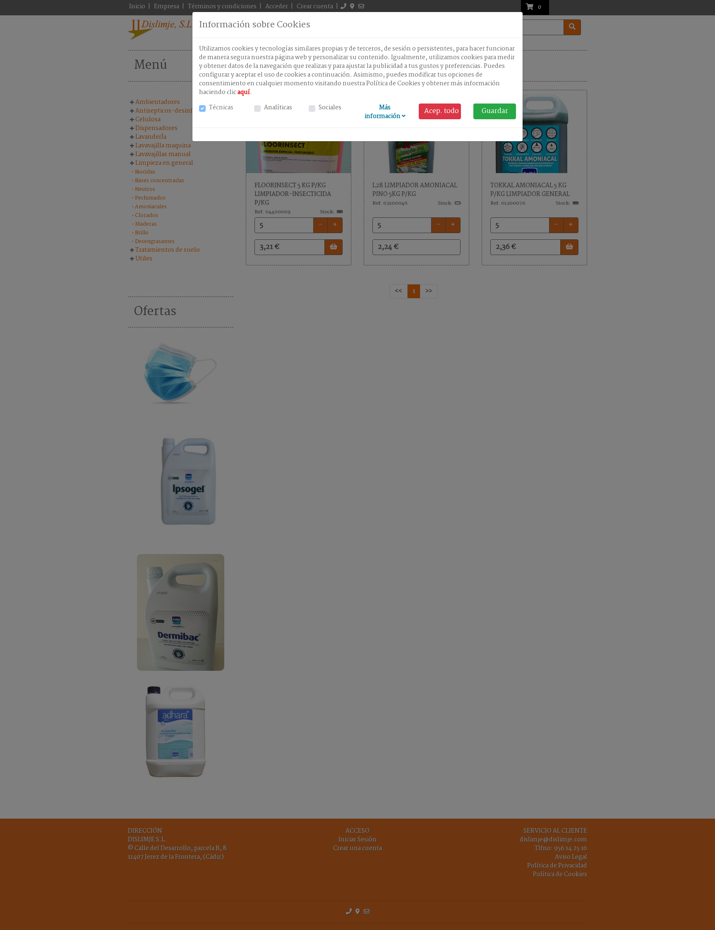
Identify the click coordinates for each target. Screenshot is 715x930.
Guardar (495, 111)
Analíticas (278, 108)
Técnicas (221, 108)
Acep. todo (441, 111)
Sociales (330, 108)
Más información (383, 112)
